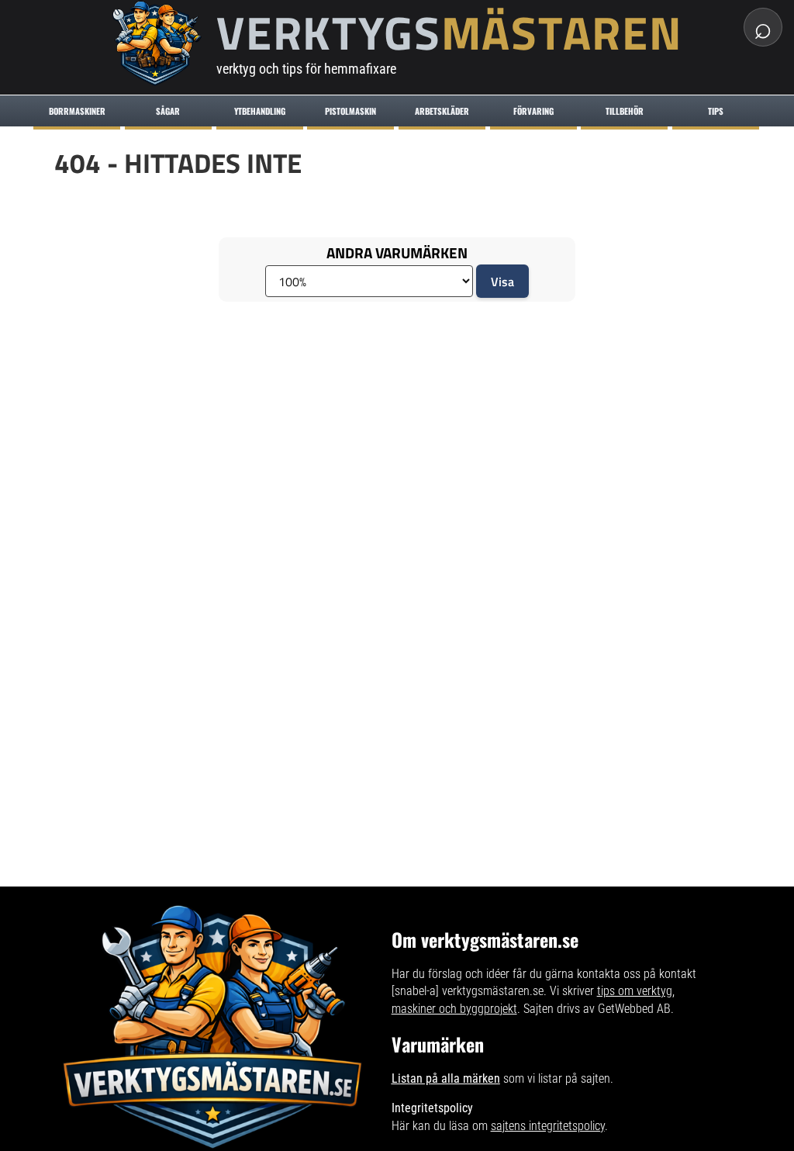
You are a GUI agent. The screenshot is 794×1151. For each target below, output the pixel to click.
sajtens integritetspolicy (548, 1125)
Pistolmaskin (350, 111)
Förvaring (533, 111)
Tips (715, 111)
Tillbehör (625, 111)
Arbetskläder (442, 111)
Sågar (168, 111)
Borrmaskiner (77, 111)
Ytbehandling (259, 111)
